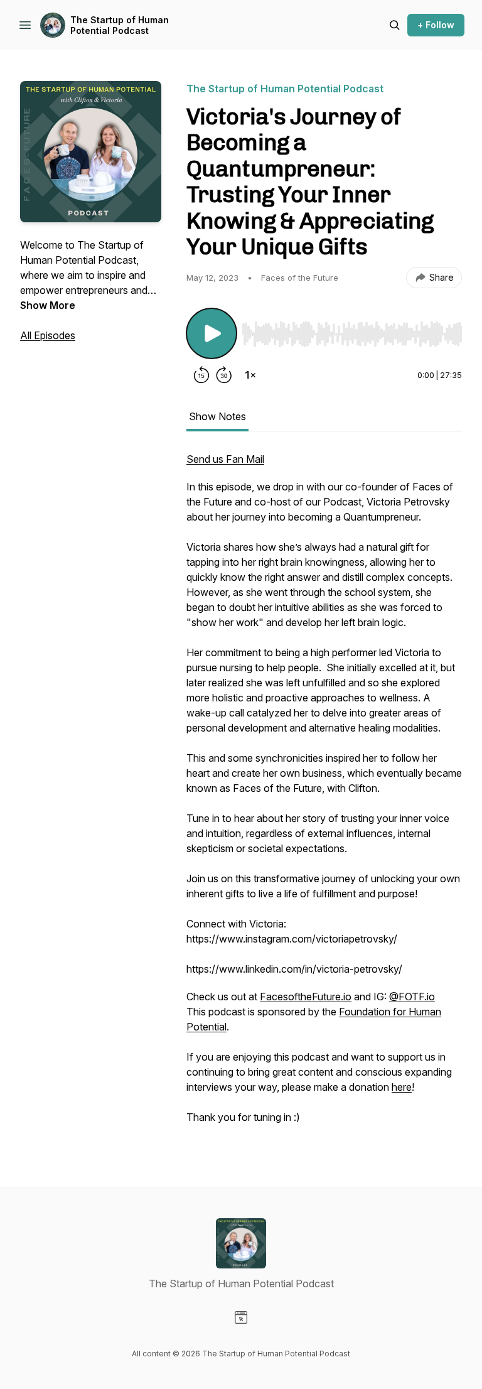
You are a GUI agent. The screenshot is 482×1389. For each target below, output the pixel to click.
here (402, 1087)
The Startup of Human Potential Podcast (119, 25)
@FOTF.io (412, 996)
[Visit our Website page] (241, 1317)
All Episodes (47, 335)
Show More (47, 305)
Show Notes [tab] (217, 416)
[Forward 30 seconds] (224, 375)
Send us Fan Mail (225, 459)
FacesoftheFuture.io (305, 996)
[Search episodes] (395, 25)
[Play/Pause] (211, 333)
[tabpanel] (324, 794)
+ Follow (435, 24)
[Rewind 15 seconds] (201, 375)
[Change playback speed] (250, 375)
